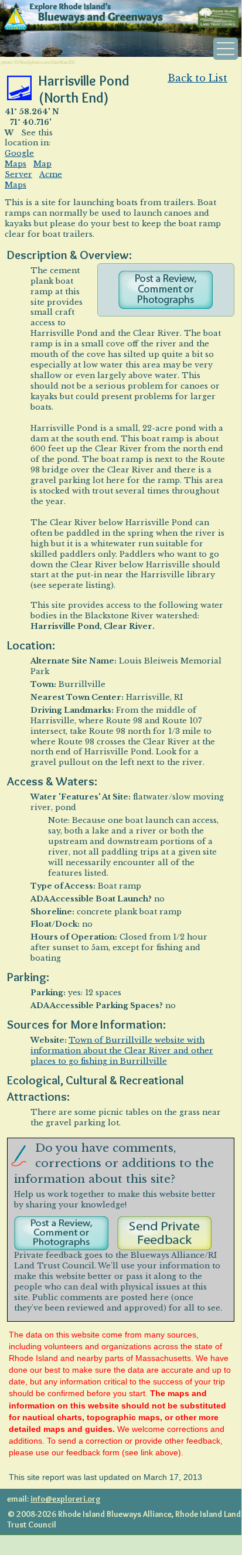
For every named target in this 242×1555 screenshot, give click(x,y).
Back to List (197, 78)
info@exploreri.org (65, 1498)
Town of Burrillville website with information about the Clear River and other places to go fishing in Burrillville (121, 1051)
